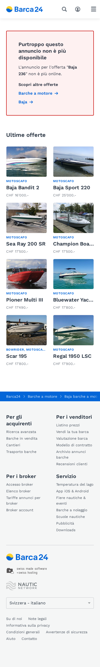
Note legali (37, 619)
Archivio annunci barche (71, 454)
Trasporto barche (21, 452)
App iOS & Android (72, 491)
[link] (26, 172)
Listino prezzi (68, 425)
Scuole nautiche (70, 517)
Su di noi (14, 619)
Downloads (65, 530)
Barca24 (13, 396)
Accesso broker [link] (19, 484)
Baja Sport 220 (71, 187)
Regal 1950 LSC (72, 356)
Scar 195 (16, 356)
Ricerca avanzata (21, 432)
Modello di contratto (74, 445)
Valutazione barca (72, 438)
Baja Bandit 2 (22, 187)
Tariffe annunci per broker (23, 500)
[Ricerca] (65, 9)
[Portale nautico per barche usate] (28, 9)
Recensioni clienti (71, 464)
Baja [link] (22, 101)
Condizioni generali (23, 632)
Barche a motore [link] (35, 93)
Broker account (19, 510)
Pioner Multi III (24, 300)
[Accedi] (79, 9)
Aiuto (10, 639)
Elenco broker (18, 491)
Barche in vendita (21, 438)
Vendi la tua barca (72, 432)
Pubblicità (65, 523)
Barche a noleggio (71, 510)
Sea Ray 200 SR (26, 244)
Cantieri (13, 445)
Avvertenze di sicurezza (66, 632)
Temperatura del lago (74, 484)
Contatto (29, 639)
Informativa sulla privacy (28, 625)
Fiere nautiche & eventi (71, 500)
